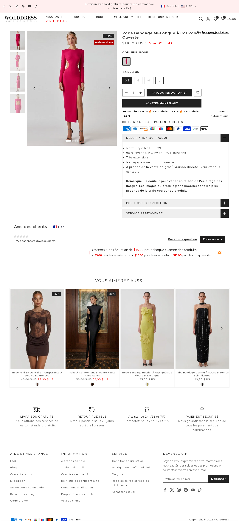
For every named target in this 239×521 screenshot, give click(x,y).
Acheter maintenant (162, 103)
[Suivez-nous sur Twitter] (10, 6)
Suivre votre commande (27, 487)
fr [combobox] (60, 226)
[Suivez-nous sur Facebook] (4, 6)
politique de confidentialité (131, 467)
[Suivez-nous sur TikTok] (36, 6)
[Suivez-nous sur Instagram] (16, 6)
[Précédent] (34, 88)
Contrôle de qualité (75, 474)
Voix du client (70, 500)
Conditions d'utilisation (128, 460)
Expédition (17, 480)
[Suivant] (109, 88)
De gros (117, 474)
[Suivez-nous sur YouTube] (29, 6)
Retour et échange (23, 494)
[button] (178, 6)
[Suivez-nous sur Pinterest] (23, 6)
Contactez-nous (21, 474)
